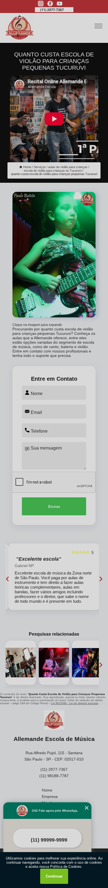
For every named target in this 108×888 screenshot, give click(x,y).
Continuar (54, 876)
